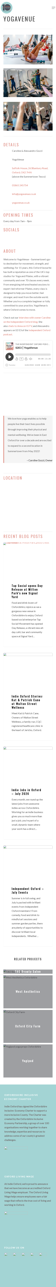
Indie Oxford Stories (18, 658)
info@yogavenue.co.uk (24, 193)
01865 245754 (20, 185)
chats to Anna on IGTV (20, 325)
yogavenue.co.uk (21, 202)
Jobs (10, 751)
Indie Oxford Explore (19, 547)
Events (11, 850)
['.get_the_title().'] (29, 972)
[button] (53, 7)
